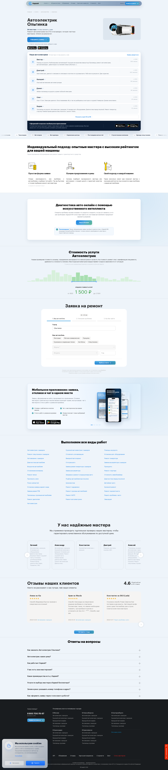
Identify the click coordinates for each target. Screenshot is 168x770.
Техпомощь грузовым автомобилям (39, 495)
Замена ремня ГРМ (33, 491)
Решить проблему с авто (112, 495)
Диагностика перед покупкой (114, 479)
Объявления (65, 3)
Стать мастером (119, 755)
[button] (38, 39)
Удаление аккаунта (90, 762)
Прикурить (108, 466)
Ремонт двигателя (33, 499)
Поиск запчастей (33, 483)
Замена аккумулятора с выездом (115, 462)
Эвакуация (108, 499)
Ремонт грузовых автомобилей (76, 491)
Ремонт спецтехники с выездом (38, 454)
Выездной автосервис (73, 458)
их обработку (102, 370)
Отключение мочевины (35, 470)
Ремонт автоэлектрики (74, 499)
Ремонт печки (32, 475)
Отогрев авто (70, 462)
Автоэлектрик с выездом (36, 450)
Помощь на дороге (110, 450)
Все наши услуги (116, 732)
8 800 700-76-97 (35, 714)
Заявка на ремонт (131, 3)
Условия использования (78, 762)
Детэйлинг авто (109, 483)
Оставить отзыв (84, 632)
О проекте (93, 3)
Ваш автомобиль (58, 335)
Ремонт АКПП (70, 495)
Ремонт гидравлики (72, 487)
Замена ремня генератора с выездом (78, 466)
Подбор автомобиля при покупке (77, 479)
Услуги (46, 3)
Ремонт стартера (110, 470)
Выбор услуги (104, 363)
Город (54, 324)
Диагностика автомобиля (36, 462)
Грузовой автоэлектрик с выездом (78, 450)
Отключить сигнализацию (75, 454)
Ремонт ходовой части (112, 491)
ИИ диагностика (55, 3)
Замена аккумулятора (73, 470)
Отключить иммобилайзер (113, 475)
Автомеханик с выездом (35, 458)
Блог (99, 3)
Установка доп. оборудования (114, 454)
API (54, 755)
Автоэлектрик (32, 503)
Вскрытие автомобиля (35, 466)
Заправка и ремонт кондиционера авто (79, 475)
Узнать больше (84, 222)
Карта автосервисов (82, 3)
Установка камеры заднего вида (38, 487)
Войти (122, 3)
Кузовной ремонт (110, 487)
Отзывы (73, 3)
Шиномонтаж (70, 483)
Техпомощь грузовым (59, 726)
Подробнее (18, 755)
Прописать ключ (33, 479)
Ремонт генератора (111, 458)
